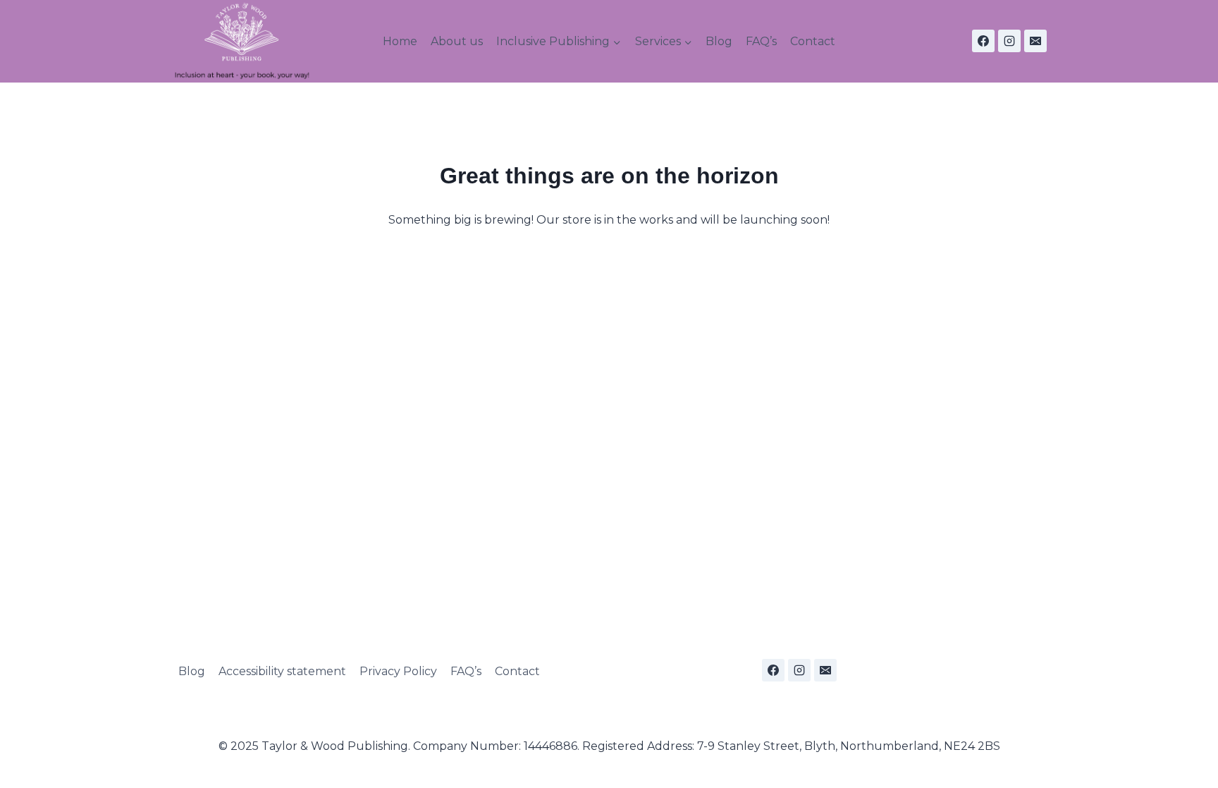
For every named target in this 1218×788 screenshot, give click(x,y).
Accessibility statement (282, 671)
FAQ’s (761, 41)
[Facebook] (983, 41)
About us (457, 41)
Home (400, 41)
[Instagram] (1009, 41)
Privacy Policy (398, 671)
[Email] (1035, 41)
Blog (719, 41)
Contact (812, 41)
